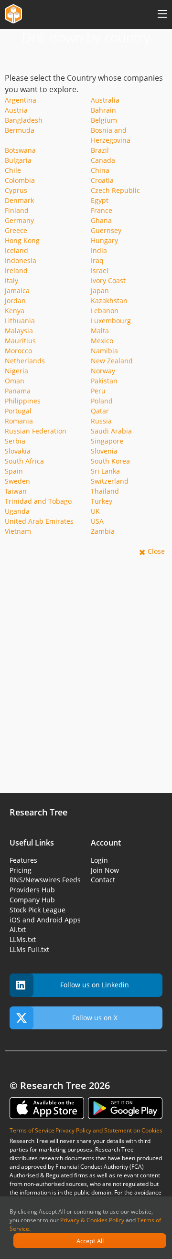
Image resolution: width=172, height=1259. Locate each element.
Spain (14, 471)
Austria (16, 110)
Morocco (18, 350)
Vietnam (18, 531)
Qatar (100, 410)
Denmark (19, 200)
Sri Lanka (105, 471)
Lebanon (104, 310)
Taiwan (16, 491)
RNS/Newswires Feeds (45, 879)
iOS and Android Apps (45, 919)
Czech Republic (115, 190)
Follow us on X (95, 1017)
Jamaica (17, 290)
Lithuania (20, 320)
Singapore (107, 440)
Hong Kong (22, 240)
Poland (102, 400)
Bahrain (103, 110)
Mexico (102, 340)
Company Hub (32, 899)
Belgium (104, 120)
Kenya (14, 310)
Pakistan (104, 380)
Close (156, 551)
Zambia (103, 531)
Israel (99, 270)
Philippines (23, 400)
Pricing (21, 870)
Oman (14, 380)
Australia (105, 100)
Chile (13, 170)
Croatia (102, 180)
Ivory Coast (108, 280)
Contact (103, 879)
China (100, 170)
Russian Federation (35, 430)
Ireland (16, 270)
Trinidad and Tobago (38, 501)
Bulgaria (18, 160)
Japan (100, 290)
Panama (18, 390)
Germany (19, 220)
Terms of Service (32, 1130)
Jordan (15, 300)
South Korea (110, 461)
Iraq (97, 260)
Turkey (101, 501)
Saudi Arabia (111, 430)
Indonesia (20, 260)
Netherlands (25, 360)
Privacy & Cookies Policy (92, 1220)
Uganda (17, 511)
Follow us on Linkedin (94, 984)
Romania (19, 420)
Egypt (99, 200)
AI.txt (18, 929)
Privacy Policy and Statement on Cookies (108, 1130)
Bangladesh (24, 120)
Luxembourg (111, 320)
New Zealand (112, 360)
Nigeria (16, 370)
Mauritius (20, 340)
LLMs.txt (23, 939)
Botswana (20, 150)
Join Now (105, 870)
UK (95, 511)
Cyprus (16, 190)
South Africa (24, 461)
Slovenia (104, 450)
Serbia (15, 440)
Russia (101, 420)
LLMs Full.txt (29, 949)
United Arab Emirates (39, 521)
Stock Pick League (37, 909)
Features (23, 860)
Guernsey (106, 230)
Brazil (100, 150)
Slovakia (18, 450)
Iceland (16, 250)
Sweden (17, 481)
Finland (17, 210)
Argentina (20, 100)
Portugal (18, 410)
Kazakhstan (109, 300)
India (99, 250)
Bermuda (19, 130)
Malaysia (19, 330)
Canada (103, 160)
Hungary (104, 240)
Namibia (104, 350)
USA (97, 521)
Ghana (101, 220)
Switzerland (110, 481)
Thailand (105, 491)
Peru (98, 390)
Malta (100, 330)
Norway (103, 370)
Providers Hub (32, 889)
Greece (16, 230)
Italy (11, 280)
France (101, 210)
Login (99, 860)
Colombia (20, 180)
